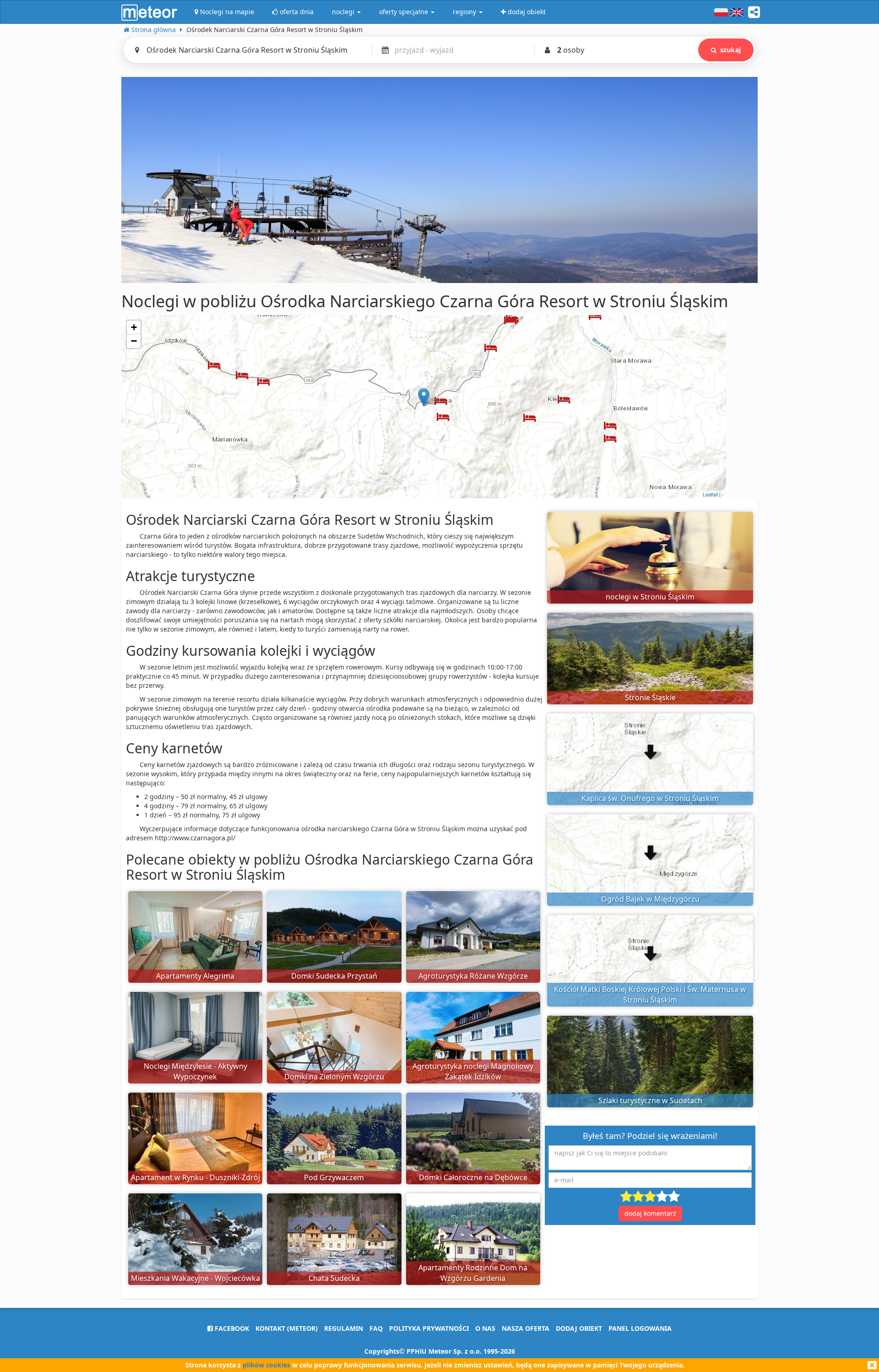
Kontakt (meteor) (286, 1328)
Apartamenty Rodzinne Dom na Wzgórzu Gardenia (472, 1273)
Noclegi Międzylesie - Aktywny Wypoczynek (195, 1071)
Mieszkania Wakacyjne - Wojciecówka (195, 1278)
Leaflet (710, 494)
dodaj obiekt (579, 1328)
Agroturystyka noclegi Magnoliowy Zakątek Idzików (472, 1071)
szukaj (730, 49)
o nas (485, 1328)
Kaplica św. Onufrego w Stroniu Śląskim (650, 798)
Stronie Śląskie (650, 697)
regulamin (343, 1328)
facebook (231, 1328)
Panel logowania (640, 1328)
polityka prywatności (429, 1328)
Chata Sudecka (334, 1278)
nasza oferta (525, 1328)
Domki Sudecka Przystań (334, 976)
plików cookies (266, 1365)
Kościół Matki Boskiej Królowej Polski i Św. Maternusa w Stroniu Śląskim (650, 994)
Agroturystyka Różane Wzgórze (473, 976)
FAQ (376, 1328)
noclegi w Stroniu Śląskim (650, 597)
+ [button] (134, 327)
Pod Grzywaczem (334, 1177)
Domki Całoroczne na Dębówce (473, 1177)
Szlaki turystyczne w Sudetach (650, 1100)
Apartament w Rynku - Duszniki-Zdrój (195, 1177)
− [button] (134, 341)
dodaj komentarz (650, 1213)
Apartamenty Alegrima (195, 976)
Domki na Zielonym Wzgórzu (334, 1077)
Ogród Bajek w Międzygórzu (650, 899)
